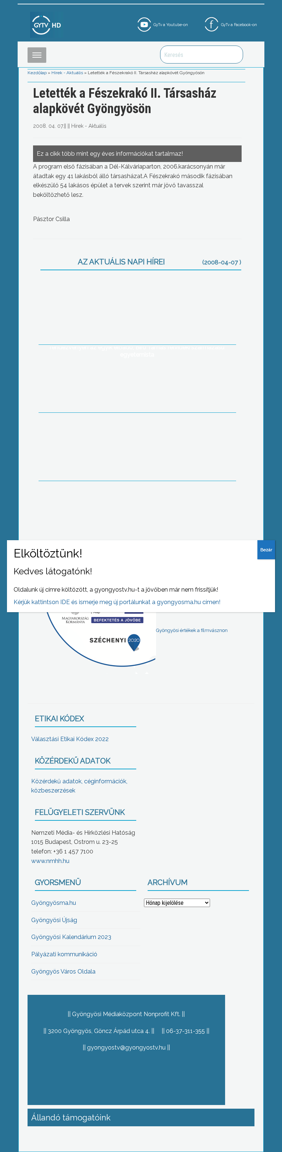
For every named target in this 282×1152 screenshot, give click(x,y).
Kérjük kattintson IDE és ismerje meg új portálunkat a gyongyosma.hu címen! (117, 602)
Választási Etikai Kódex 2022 (70, 739)
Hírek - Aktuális (67, 72)
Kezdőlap (37, 72)
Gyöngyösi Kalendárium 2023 (71, 936)
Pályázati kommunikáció (64, 954)
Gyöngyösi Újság (54, 920)
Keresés (233, 54)
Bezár (266, 549)
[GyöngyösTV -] (46, 24)
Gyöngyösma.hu (53, 902)
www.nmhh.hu (50, 860)
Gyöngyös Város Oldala (63, 971)
